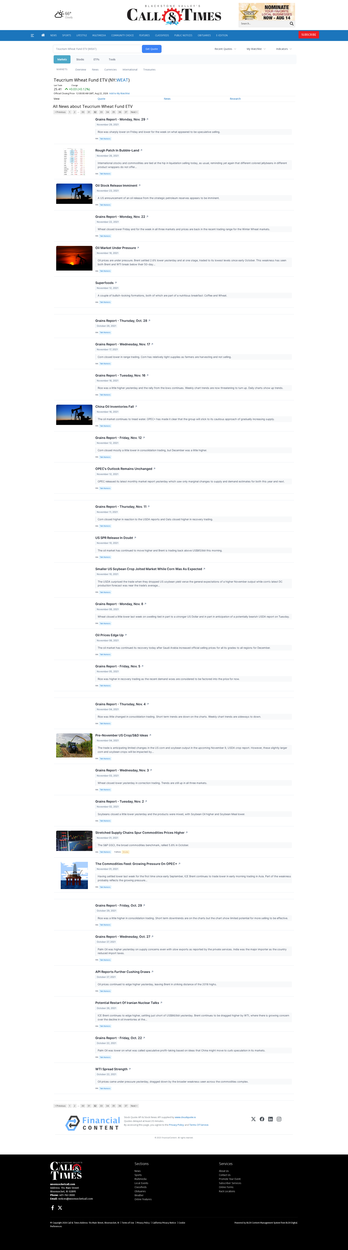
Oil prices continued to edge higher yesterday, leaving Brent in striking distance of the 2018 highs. (158, 984)
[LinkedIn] (270, 1123)
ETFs (96, 59)
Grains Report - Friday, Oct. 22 (120, 1038)
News (95, 69)
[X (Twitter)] (253, 1123)
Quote (101, 98)
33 (101, 112)
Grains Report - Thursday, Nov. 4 (122, 704)
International (130, 69)
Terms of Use (128, 1223)
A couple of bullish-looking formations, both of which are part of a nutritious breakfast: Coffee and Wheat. (163, 295)
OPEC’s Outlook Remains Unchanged (125, 469)
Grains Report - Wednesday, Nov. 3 (123, 770)
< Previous (60, 112)
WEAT (122, 80)
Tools (112, 59)
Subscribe (308, 34)
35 (113, 112)
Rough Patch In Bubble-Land (119, 150)
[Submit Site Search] (292, 24)
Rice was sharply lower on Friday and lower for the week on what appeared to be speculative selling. (159, 131)
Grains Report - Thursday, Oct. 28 (123, 321)
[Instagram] (279, 1123)
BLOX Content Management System (263, 1223)
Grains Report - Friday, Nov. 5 (119, 666)
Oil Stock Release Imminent (118, 185)
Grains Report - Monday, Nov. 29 (122, 119)
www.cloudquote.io (185, 1117)
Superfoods (106, 283)
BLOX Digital (291, 1223)
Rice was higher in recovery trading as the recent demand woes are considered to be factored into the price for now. (169, 678)
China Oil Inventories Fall (116, 406)
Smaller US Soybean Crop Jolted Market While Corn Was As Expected (150, 569)
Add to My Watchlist (119, 93)
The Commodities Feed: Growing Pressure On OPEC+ (138, 864)
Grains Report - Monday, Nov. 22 (122, 217)
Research (235, 98)
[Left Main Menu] (32, 35)
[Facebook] (262, 1123)
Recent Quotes (223, 49)
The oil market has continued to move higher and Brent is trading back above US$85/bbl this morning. (160, 550)
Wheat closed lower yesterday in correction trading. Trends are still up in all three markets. (153, 782)
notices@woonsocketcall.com (75, 1198)
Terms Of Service (198, 1124)
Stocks (80, 59)
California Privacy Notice (164, 1223)
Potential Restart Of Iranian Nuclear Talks (129, 1003)
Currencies (110, 69)
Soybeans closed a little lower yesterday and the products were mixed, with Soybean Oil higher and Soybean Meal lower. (172, 814)
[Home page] (174, 14)
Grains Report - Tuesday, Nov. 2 (121, 801)
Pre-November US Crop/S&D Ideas (123, 735)
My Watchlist (254, 49)
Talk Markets (105, 139)
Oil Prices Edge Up (111, 635)
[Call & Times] (89, 1171)
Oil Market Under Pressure (117, 248)
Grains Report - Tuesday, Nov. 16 (122, 375)
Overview (80, 69)
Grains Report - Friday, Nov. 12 (120, 438)
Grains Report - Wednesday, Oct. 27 (124, 936)
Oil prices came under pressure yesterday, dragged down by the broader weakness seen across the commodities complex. (173, 1081)
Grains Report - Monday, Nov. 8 (121, 604)
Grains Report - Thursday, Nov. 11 (122, 506)
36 (120, 112)
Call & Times (73, 1223)
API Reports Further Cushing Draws (124, 972)
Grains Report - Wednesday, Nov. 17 (124, 344)
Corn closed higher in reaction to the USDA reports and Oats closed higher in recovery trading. (156, 519)
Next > (134, 112)
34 (107, 112)
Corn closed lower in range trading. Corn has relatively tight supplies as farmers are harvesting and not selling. (165, 356)
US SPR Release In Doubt (115, 538)
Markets (62, 59)
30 (83, 112)
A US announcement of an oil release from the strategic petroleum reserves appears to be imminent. (159, 198)
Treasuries (149, 69)
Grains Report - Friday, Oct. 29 (120, 905)
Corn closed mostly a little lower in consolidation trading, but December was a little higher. (153, 450)
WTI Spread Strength (113, 1069)
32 (95, 112)
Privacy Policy (176, 1124)
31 (89, 112)
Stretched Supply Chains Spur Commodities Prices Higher (141, 832)
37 (126, 112)
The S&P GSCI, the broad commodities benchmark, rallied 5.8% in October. (144, 845)
